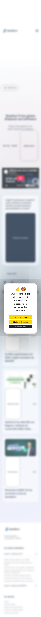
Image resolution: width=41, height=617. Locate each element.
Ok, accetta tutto (20, 317)
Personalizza (20, 326)
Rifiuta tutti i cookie (20, 322)
